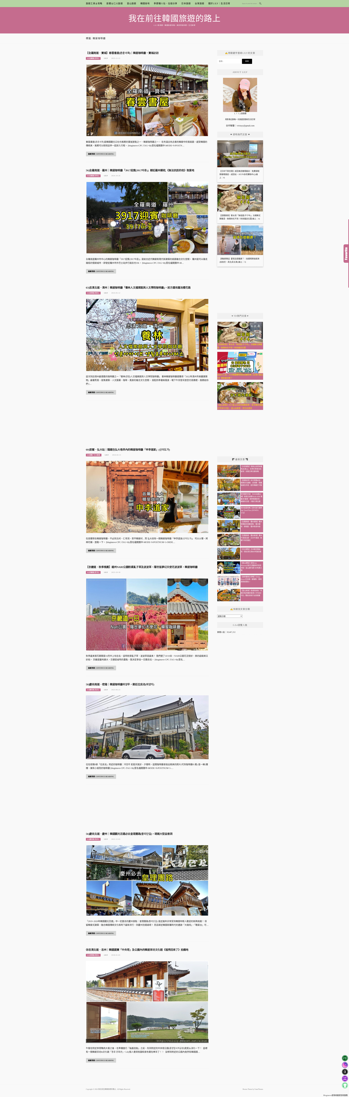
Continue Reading (105, 154)
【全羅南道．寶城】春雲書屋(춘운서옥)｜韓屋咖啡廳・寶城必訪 (122, 53)
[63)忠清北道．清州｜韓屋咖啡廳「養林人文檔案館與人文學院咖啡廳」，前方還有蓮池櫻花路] (147, 335)
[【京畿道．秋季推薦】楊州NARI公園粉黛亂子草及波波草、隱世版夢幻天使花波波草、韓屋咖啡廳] (147, 614)
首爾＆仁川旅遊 (114, 3)
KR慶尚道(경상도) (93, 690)
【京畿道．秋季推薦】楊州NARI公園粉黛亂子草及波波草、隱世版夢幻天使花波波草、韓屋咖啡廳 (142, 567)
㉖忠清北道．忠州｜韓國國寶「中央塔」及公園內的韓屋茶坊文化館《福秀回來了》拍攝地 (137, 949)
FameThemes (259, 1089)
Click (346, 253)
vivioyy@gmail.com (245, 125)
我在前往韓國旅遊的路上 (174, 18)
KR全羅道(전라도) (93, 58)
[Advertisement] (147, 425)
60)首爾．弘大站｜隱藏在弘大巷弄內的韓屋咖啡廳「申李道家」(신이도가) (128, 449)
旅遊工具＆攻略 (94, 3)
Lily (106, 58)
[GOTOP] (345, 1085)
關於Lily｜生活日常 (219, 3)
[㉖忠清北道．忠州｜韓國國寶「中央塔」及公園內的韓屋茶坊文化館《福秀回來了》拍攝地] (147, 1002)
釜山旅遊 (131, 3)
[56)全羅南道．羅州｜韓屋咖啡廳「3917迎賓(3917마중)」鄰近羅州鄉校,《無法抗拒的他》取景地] (147, 217)
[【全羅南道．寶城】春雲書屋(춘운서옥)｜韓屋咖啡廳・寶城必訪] (147, 100)
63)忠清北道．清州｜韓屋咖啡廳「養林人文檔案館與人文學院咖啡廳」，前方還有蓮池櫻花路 (138, 287)
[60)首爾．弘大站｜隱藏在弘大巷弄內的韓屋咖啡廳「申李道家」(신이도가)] (147, 497)
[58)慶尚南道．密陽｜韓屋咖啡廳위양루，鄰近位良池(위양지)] (147, 727)
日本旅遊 (186, 3)
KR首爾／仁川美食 (93, 455)
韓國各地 (145, 3)
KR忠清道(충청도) (93, 293)
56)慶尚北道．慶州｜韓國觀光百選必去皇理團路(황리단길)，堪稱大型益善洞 (129, 833)
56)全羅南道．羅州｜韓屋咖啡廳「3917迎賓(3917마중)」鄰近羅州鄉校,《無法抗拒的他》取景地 (140, 170)
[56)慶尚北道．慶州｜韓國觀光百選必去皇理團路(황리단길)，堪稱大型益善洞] (147, 880)
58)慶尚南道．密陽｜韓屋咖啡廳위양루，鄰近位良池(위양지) (120, 684)
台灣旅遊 (199, 3)
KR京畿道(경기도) (93, 572)
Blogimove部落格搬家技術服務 (335, 1095)
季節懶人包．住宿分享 (165, 3)
